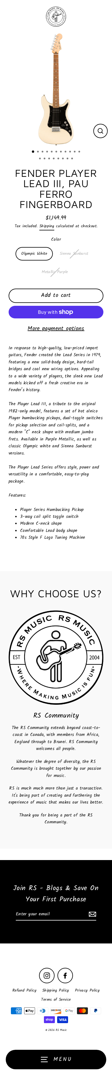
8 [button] (66, 152)
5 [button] (52, 152)
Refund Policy (24, 991)
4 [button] (47, 152)
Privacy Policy (87, 991)
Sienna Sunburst (74, 254)
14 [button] (49, 159)
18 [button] (68, 159)
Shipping (46, 226)
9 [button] (70, 152)
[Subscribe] (91, 914)
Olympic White (34, 254)
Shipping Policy (55, 991)
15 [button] (54, 159)
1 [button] (33, 151)
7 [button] (61, 152)
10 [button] (75, 152)
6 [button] (56, 152)
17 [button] (63, 159)
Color (56, 239)
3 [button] (43, 152)
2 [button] (38, 152)
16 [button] (58, 159)
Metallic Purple (55, 272)
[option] (56, 89)
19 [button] (72, 159)
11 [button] (79, 152)
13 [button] (45, 159)
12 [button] (40, 159)
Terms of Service (56, 1000)
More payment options (56, 328)
